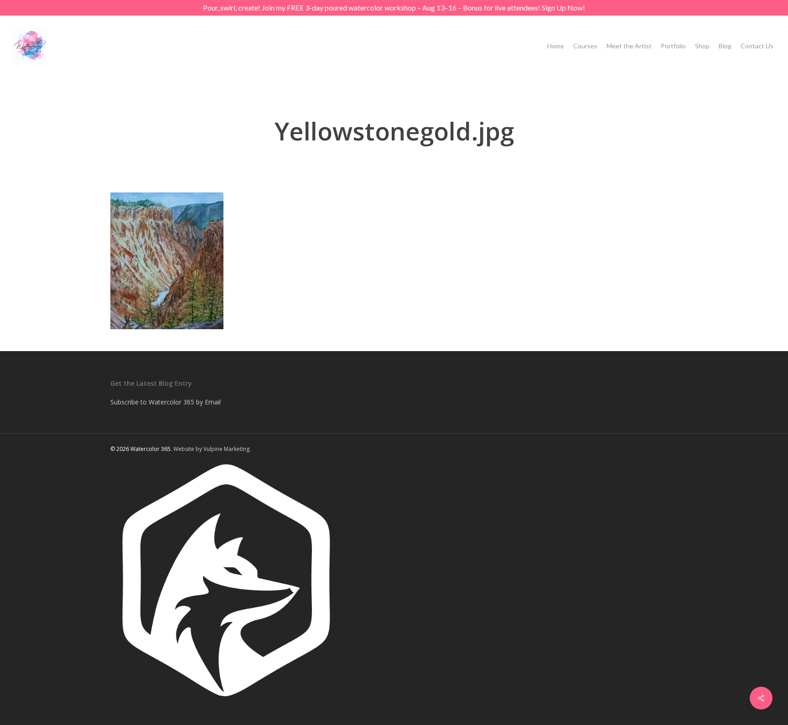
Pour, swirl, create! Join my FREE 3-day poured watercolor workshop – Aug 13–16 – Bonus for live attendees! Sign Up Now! (394, 7)
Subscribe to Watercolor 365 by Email (165, 402)
